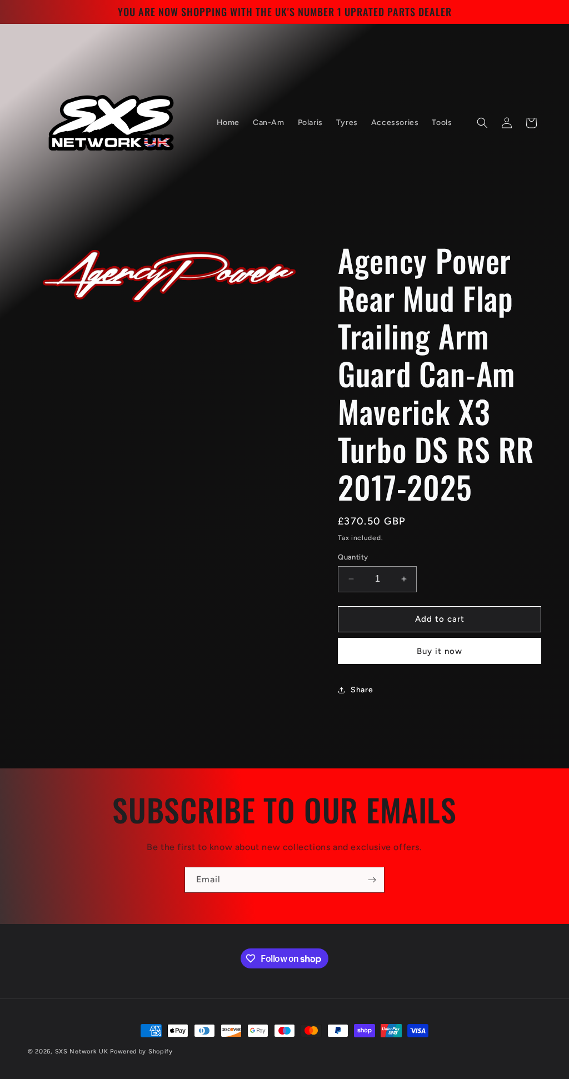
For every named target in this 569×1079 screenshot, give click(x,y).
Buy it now (439, 651)
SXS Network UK (81, 1051)
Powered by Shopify (141, 1051)
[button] (482, 123)
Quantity (353, 557)
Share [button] (362, 690)
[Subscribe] (372, 880)
